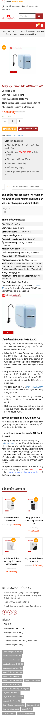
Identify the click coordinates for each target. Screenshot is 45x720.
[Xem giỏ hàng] (37, 26)
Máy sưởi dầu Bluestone (12, 672)
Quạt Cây (27, 709)
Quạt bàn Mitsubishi (11, 709)
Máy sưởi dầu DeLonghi (12, 680)
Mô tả (8, 187)
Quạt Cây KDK (9, 713)
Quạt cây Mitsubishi (26, 713)
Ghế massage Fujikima (12, 652)
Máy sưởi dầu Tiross (11, 701)
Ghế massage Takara (11, 660)
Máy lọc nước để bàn (15, 135)
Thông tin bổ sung (20, 187)
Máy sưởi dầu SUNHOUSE (13, 697)
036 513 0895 (17, 2)
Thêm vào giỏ (10, 129)
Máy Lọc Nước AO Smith (13, 664)
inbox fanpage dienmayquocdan (23, 472)
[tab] (8, 187)
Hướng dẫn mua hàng (13, 632)
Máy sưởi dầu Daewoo (12, 676)
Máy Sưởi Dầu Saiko (11, 693)
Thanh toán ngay (29, 129)
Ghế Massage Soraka (12, 656)
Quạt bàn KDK (33, 705)
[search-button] (39, 16)
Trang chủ (6, 31)
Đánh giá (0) (34, 187)
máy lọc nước (8, 443)
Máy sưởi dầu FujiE (32, 680)
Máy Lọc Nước (19, 31)
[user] (42, 26)
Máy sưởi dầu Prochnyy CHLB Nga (16, 689)
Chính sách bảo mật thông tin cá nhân (21, 640)
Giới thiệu (8, 624)
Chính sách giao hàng (13, 644)
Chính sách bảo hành (13, 636)
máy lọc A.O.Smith (34, 387)
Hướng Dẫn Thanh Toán (14, 628)
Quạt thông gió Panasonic (13, 705)
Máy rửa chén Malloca (12, 668)
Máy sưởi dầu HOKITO (12, 684)
